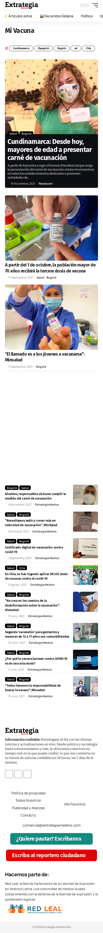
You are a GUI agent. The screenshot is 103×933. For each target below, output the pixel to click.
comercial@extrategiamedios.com (51, 825)
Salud (13, 133)
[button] (94, 5)
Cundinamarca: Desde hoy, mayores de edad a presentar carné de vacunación (50, 150)
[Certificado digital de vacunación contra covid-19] (85, 548)
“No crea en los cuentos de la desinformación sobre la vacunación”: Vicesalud (32, 605)
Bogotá (62, 48)
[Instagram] (18, 774)
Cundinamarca (21, 48)
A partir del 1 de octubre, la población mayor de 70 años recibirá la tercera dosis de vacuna (50, 267)
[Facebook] (9, 774)
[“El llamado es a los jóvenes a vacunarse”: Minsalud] (51, 317)
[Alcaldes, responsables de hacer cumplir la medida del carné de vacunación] (85, 495)
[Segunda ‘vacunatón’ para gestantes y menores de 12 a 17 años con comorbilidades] (85, 633)
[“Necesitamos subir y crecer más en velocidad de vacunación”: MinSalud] (85, 522)
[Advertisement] (51, 428)
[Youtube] (28, 774)
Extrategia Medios (47, 504)
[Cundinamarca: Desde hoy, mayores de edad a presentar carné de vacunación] (51, 96)
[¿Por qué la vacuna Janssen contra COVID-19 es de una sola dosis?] (85, 660)
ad (75, 48)
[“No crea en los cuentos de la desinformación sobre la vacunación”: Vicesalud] (85, 602)
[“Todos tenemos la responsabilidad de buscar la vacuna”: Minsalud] (85, 686)
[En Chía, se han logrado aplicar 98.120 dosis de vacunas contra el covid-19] (85, 575)
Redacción (46, 183)
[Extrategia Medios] (21, 5)
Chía (88, 48)
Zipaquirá (43, 48)
